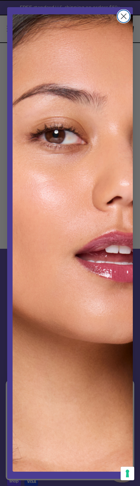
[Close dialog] (123, 16)
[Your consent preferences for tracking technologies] (127, 473)
